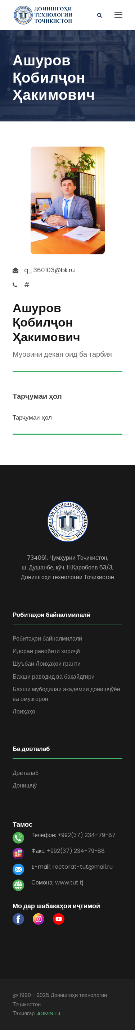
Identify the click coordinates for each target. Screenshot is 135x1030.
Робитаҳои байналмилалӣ (47, 638)
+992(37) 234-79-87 (87, 835)
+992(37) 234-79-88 (76, 851)
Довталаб (26, 773)
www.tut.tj (69, 882)
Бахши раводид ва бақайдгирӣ (54, 677)
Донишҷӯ (25, 785)
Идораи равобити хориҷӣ (46, 651)
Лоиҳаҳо (24, 711)
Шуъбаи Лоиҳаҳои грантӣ (47, 664)
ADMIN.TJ (48, 1013)
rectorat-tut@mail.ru (82, 867)
